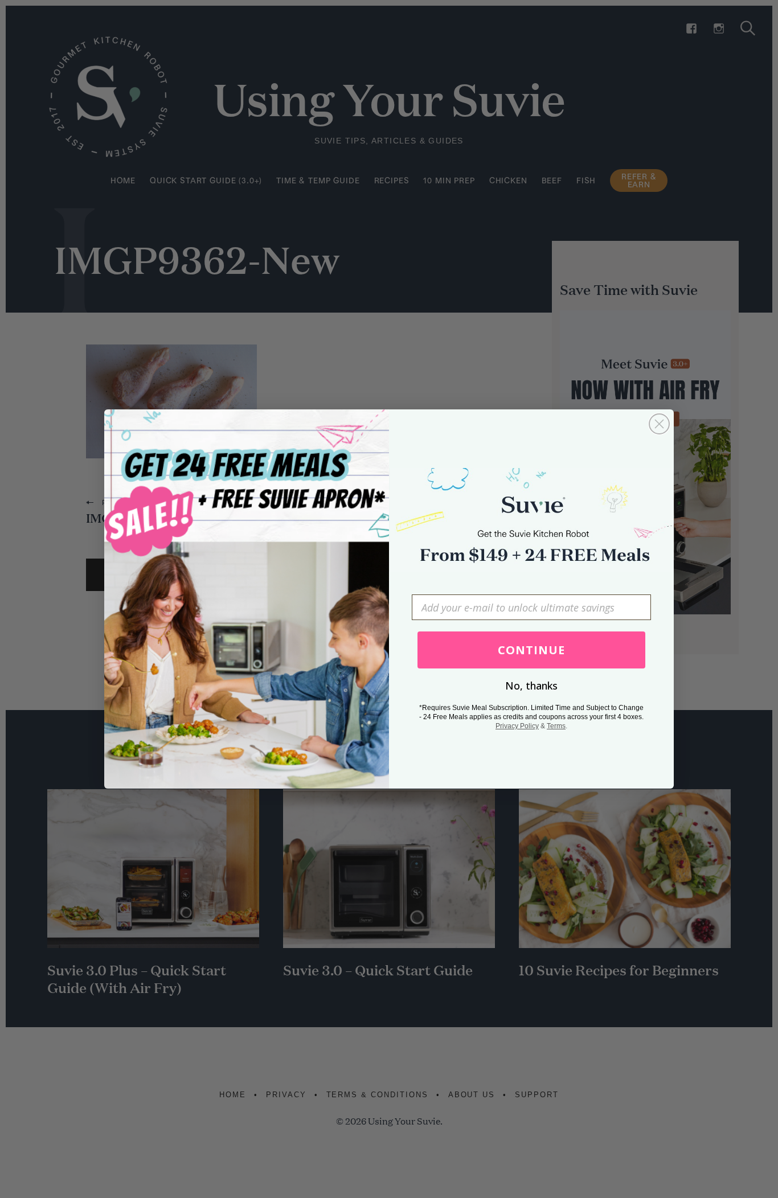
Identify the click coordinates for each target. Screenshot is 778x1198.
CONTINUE (531, 650)
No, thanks (531, 685)
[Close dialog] (659, 424)
